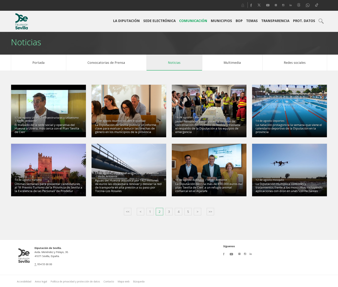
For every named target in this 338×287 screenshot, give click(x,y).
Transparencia (275, 20)
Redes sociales (295, 62)
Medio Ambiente (27, 120)
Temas (252, 20)
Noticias (174, 62)
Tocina (116, 173)
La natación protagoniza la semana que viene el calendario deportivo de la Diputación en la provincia (289, 128)
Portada (38, 62)
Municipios (221, 20)
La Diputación (126, 20)
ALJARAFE (198, 179)
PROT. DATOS (304, 20)
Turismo (37, 179)
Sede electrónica (159, 20)
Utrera (36, 117)
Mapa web (124, 281)
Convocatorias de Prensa (106, 62)
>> (210, 211)
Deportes (278, 120)
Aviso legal (41, 281)
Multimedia (232, 62)
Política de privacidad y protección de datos (75, 281)
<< (127, 211)
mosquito (278, 179)
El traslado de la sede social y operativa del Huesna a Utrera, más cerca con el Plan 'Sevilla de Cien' (47, 128)
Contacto (109, 281)
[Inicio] (21, 21)
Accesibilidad (24, 281)
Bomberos (201, 117)
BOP (239, 20)
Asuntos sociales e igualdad (128, 120)
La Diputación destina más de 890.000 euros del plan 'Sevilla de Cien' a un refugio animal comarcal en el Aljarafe (209, 187)
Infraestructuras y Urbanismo (61, 117)
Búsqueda (139, 281)
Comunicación (193, 20)
